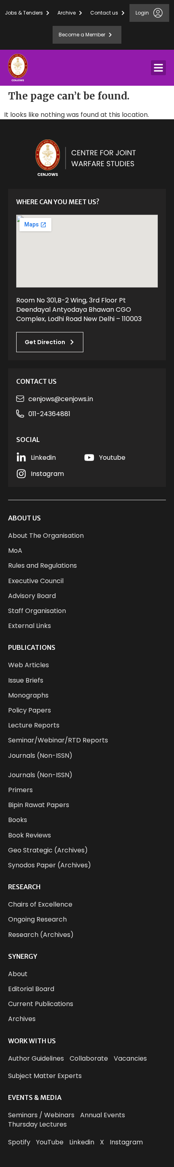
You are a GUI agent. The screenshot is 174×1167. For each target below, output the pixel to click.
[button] (158, 68)
